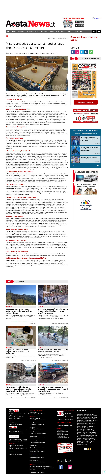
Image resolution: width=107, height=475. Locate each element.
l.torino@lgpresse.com (62, 431)
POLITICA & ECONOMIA (47, 31)
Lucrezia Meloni (32, 321)
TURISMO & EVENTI (66, 31)
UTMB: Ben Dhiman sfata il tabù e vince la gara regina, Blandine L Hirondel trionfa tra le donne (53, 311)
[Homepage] (8, 31)
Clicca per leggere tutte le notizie (83, 38)
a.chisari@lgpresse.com (66, 425)
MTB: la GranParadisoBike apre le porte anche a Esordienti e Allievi (53, 351)
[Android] (79, 22)
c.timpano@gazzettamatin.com (37, 438)
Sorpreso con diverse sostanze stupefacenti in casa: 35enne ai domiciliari (17, 352)
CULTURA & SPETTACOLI (32, 31)
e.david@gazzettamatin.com (37, 429)
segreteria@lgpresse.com (66, 419)
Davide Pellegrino (57, 323)
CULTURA (9, 307)
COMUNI (14, 31)
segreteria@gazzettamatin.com (19, 448)
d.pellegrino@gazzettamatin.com (38, 433)
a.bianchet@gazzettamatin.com (37, 420)
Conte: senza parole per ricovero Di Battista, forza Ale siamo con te (90, 138)
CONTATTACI (33, 464)
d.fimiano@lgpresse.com (63, 437)
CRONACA (21, 31)
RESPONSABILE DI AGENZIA (63, 422)
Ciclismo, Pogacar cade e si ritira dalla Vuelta (89, 158)
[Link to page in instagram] (77, 52)
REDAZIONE (12, 443)
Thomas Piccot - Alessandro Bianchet (20, 398)
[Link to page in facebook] (73, 52)
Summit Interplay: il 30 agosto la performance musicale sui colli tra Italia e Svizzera (19, 311)
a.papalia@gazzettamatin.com (37, 442)
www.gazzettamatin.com (15, 418)
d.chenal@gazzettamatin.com (37, 424)
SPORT (57, 31)
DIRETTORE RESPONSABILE (36, 410)
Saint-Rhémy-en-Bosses (20, 321)
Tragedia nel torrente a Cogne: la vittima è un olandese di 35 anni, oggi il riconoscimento (53, 389)
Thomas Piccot (26, 360)
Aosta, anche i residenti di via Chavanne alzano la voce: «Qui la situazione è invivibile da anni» (18, 389)
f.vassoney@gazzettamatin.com (37, 451)
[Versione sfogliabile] (68, 22)
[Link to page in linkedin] (86, 52)
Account (59, 428)
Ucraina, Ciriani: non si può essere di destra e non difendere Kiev (89, 148)
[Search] (94, 31)
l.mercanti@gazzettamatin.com (37, 413)
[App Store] (79, 25)
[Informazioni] (81, 31)
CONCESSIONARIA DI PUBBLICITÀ (65, 410)
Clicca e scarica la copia (86, 102)
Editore (11, 421)
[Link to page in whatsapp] (91, 52)
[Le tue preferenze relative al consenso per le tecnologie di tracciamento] (104, 472)
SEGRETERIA (33, 454)
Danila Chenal (55, 38)
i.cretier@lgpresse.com (62, 434)
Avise (13, 321)
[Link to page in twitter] (82, 52)
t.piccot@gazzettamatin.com (37, 447)
